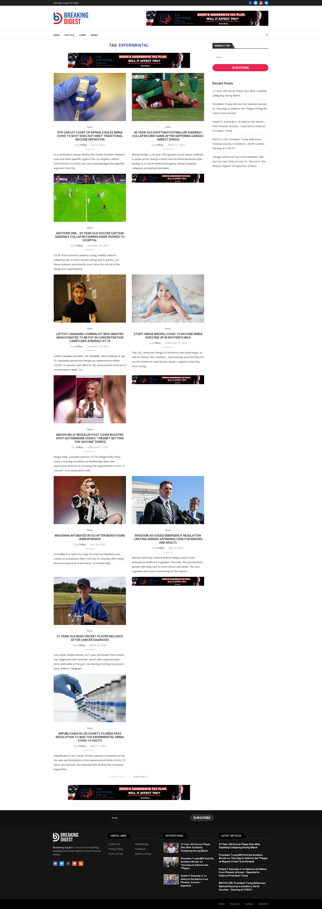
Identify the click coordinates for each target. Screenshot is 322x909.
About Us (234, 903)
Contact (249, 903)
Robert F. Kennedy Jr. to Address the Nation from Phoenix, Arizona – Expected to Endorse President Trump (238, 126)
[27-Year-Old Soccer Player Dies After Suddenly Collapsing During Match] (171, 848)
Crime (82, 35)
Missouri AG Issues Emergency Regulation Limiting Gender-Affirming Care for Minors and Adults (168, 539)
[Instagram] (261, 3)
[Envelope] (74, 863)
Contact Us (114, 844)
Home (222, 903)
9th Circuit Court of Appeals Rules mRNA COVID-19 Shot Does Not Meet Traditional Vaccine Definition (90, 136)
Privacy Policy (115, 849)
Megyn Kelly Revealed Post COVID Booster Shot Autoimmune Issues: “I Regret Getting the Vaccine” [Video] (90, 438)
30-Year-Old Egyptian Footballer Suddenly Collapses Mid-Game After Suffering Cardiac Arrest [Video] (168, 136)
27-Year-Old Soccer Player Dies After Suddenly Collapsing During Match (195, 847)
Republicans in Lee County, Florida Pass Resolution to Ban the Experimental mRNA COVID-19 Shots (90, 737)
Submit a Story (143, 854)
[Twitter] (256, 3)
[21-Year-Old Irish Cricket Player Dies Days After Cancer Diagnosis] (90, 601)
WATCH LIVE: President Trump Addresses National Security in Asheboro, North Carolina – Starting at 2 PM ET (239, 143)
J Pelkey (82, 144)
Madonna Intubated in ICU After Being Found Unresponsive (90, 537)
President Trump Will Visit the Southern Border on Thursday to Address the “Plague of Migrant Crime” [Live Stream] (239, 108)
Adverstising (141, 844)
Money (94, 35)
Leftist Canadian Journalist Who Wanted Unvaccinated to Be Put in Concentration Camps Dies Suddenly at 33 (89, 337)
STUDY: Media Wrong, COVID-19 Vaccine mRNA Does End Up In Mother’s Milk (168, 335)
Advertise (263, 903)
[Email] (266, 3)
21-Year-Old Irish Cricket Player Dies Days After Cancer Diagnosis (90, 638)
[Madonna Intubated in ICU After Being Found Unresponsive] (90, 500)
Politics (69, 35)
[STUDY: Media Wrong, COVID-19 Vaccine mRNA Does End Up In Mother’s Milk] (168, 298)
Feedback (140, 849)
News (57, 35)
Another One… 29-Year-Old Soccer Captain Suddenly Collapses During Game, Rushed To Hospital (90, 236)
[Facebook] (250, 3)
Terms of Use (115, 854)
